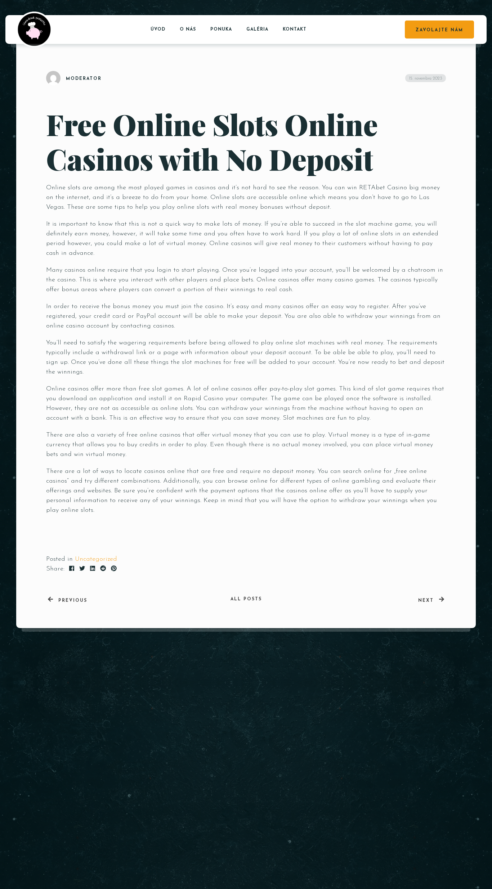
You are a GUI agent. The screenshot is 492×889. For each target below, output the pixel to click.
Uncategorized (96, 559)
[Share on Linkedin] (92, 569)
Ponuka (221, 29)
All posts (246, 599)
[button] (426, 774)
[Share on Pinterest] (114, 569)
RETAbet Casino (383, 188)
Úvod (158, 29)
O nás (188, 29)
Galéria (257, 29)
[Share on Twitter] (82, 569)
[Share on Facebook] (71, 569)
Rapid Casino (203, 399)
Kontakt (295, 29)
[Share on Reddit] (103, 569)
